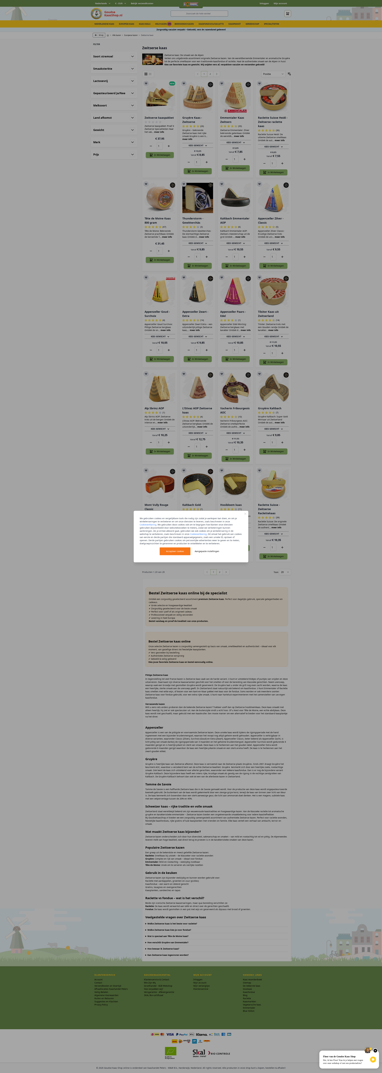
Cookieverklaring (148, 524)
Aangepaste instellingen (207, 551)
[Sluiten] (245, 514)
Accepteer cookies (175, 551)
